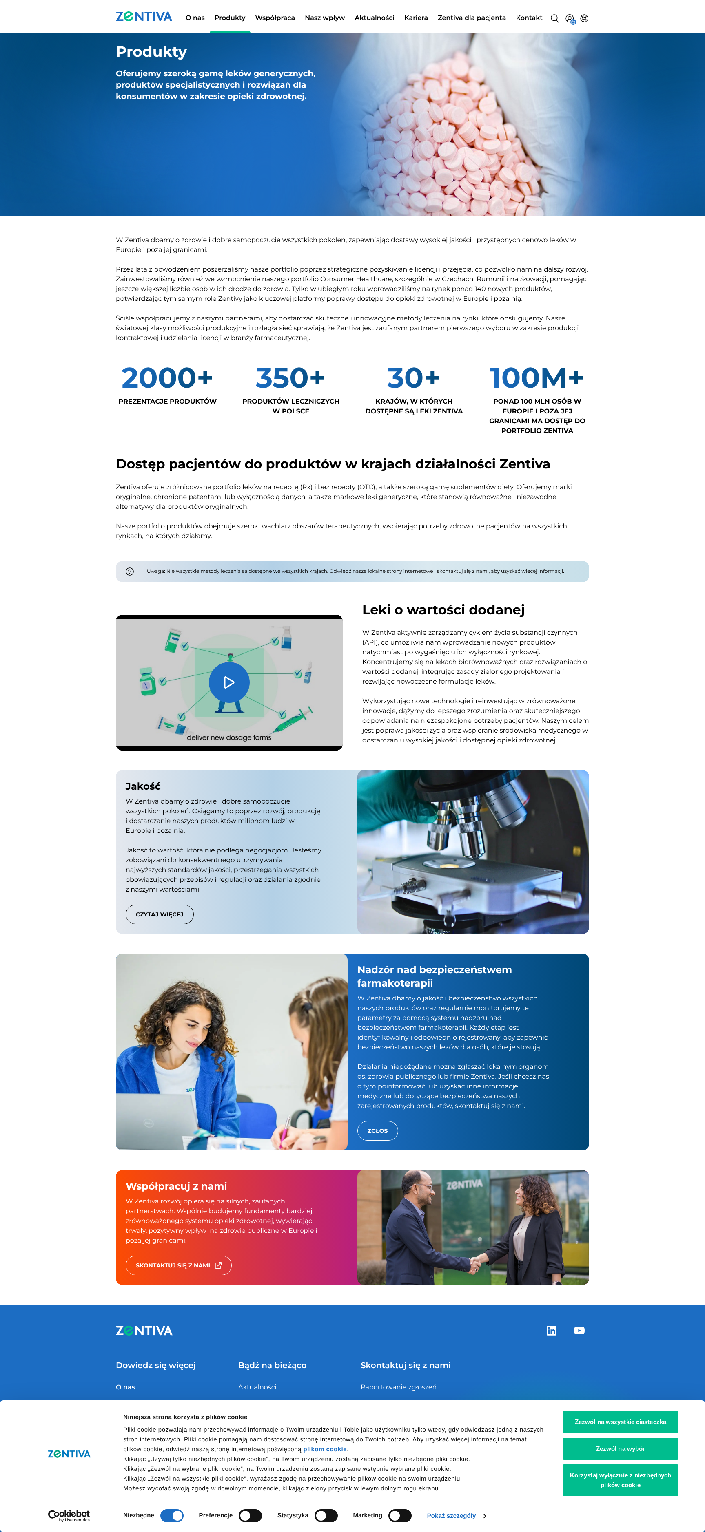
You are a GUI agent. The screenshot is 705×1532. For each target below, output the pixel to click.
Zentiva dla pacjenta (472, 18)
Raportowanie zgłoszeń (399, 1387)
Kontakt (529, 18)
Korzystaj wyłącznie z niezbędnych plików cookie (620, 1480)
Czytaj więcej (160, 914)
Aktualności (375, 18)
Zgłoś (378, 1131)
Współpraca (275, 18)
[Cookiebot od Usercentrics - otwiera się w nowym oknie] (69, 1516)
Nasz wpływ (325, 18)
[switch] (250, 1515)
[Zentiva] (144, 16)
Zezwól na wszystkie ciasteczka (620, 1421)
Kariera (416, 18)
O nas (195, 18)
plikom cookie (325, 1449)
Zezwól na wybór (620, 1448)
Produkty (230, 18)
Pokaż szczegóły (451, 1515)
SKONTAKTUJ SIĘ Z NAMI (173, 1265)
